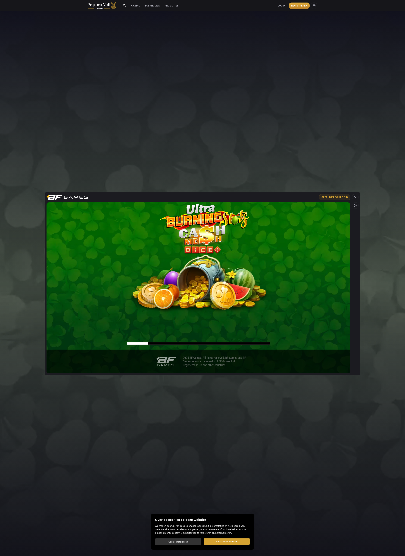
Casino (135, 5)
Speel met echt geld (334, 197)
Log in (281, 5)
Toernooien (152, 5)
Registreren (299, 5)
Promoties (171, 5)
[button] (355, 197)
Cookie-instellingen (178, 542)
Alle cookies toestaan (226, 541)
